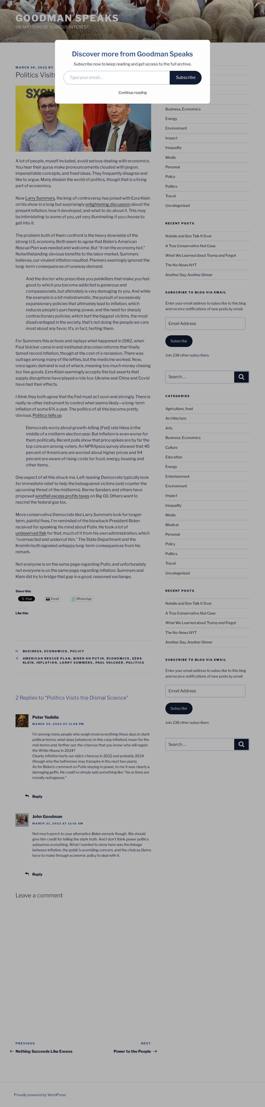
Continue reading (133, 92)
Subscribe (185, 77)
